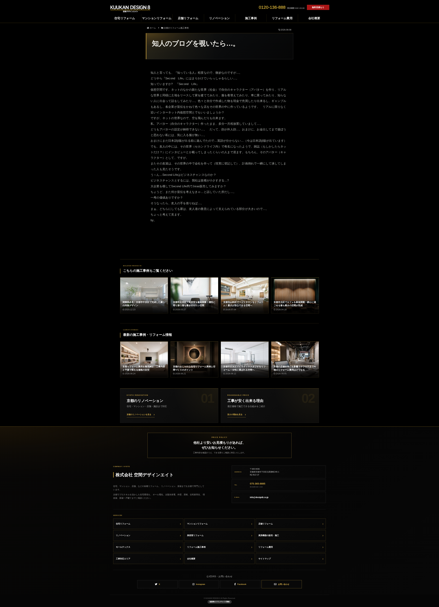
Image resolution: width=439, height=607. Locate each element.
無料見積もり (318, 7)
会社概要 (191, 558)
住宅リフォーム (123, 524)
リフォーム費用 (265, 547)
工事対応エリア (123, 558)
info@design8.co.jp (259, 497)
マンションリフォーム (197, 524)
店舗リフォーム (265, 524)
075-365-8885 (257, 483)
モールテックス (123, 547)
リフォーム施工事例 (196, 547)
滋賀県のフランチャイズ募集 (220, 602)
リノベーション (123, 535)
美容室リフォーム (195, 535)
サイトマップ (264, 558)
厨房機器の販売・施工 (268, 535)
